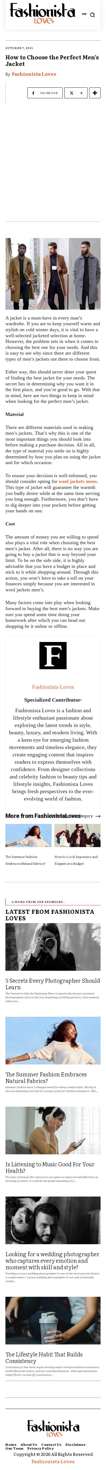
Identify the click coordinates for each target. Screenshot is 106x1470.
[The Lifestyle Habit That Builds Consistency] (53, 1320)
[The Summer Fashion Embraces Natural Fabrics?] (28, 835)
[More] (95, 92)
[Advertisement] (53, 165)
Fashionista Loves (34, 73)
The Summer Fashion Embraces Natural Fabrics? (46, 1077)
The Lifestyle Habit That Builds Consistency (44, 1357)
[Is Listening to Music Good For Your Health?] (53, 1130)
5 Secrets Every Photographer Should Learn (52, 983)
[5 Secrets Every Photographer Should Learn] (53, 947)
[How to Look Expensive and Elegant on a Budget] (77, 835)
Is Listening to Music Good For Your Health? (50, 1167)
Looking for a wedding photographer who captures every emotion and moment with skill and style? (52, 1260)
